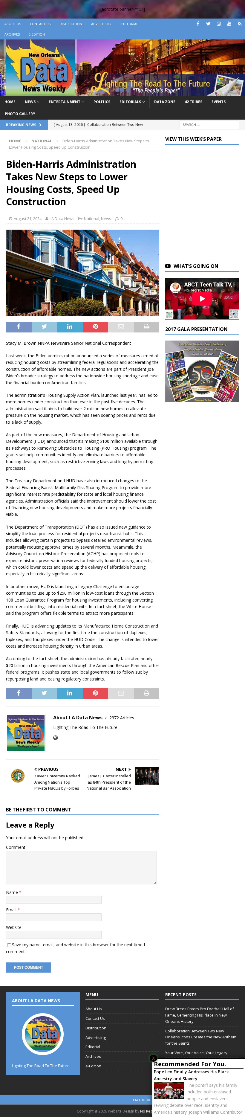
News (30, 101)
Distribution (70, 24)
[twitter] (208, 24)
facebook (141, 1100)
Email (12, 909)
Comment (15, 847)
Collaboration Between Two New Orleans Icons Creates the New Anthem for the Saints (200, 1037)
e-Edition (37, 34)
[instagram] (219, 24)
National (91, 218)
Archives (12, 34)
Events (219, 101)
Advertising (101, 24)
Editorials (130, 101)
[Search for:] (209, 124)
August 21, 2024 (28, 218)
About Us (12, 24)
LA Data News (62, 218)
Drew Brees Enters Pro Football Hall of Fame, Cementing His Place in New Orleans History (199, 1015)
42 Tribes (193, 101)
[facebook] (198, 24)
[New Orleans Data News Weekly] (122, 92)
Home (10, 101)
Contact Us (40, 24)
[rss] (240, 24)
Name (12, 892)
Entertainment (64, 101)
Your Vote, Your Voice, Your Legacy (196, 1052)
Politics (102, 101)
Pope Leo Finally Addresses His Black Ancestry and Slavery (191, 1075)
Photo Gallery (20, 113)
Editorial (129, 24)
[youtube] (229, 24)
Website (14, 927)
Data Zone (164, 101)
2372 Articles (121, 718)
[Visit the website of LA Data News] (55, 738)
